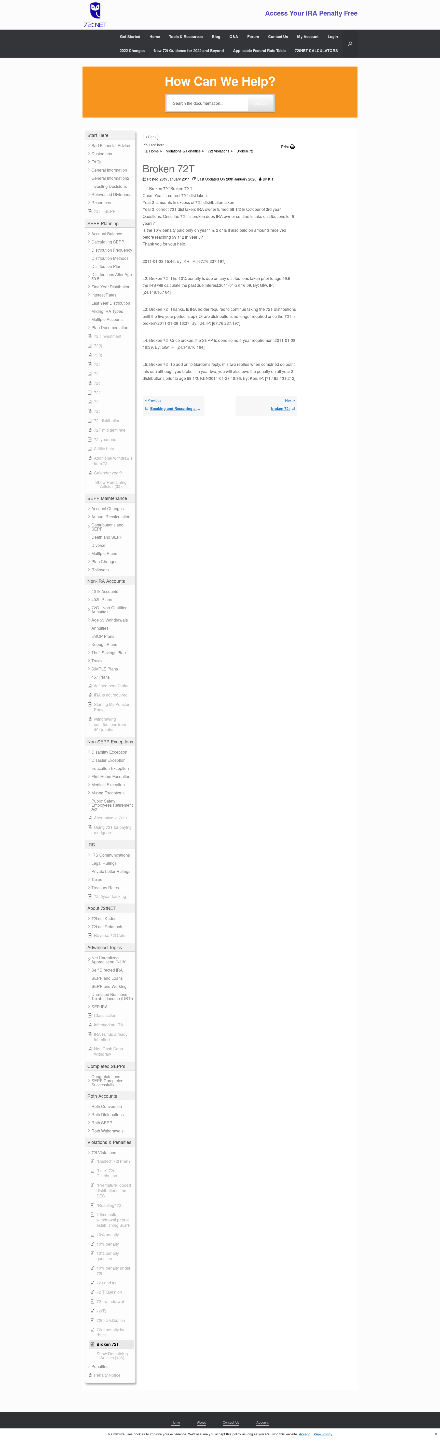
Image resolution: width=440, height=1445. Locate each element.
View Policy (323, 1433)
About (201, 1422)
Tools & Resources (186, 36)
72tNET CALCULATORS (316, 50)
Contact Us (278, 36)
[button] (350, 44)
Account (262, 1422)
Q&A (233, 36)
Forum (253, 36)
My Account (308, 36)
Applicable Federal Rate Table (259, 50)
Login (333, 36)
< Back (151, 137)
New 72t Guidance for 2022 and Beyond (189, 50)
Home (154, 36)
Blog (216, 36)
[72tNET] (94, 15)
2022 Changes (132, 50)
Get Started (130, 36)
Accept (304, 1433)
